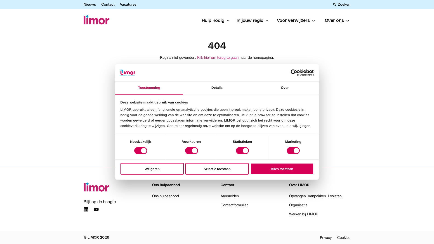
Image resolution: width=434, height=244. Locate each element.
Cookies (343, 238)
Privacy (326, 238)
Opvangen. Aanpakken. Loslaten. (316, 196)
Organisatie (298, 205)
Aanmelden (230, 196)
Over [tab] (285, 88)
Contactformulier (234, 205)
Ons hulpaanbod (165, 196)
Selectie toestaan (217, 169)
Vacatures (128, 4)
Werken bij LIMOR (303, 214)
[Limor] (96, 20)
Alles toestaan (282, 169)
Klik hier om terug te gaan (217, 58)
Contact (108, 4)
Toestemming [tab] (149, 88)
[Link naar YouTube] (96, 210)
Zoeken (344, 4)
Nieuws (90, 4)
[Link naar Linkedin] (86, 210)
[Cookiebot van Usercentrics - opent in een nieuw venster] (294, 72)
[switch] (191, 150)
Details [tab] (217, 88)
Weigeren (152, 169)
